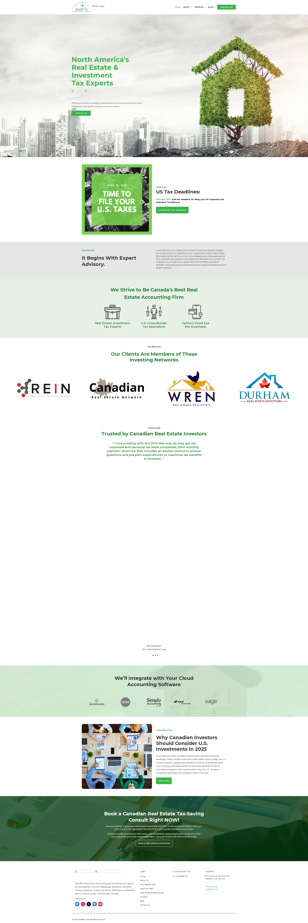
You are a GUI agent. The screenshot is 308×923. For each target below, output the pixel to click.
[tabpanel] (43, 388)
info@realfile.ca (211, 893)
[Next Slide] (205, 549)
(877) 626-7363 (211, 890)
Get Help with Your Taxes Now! (172, 210)
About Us (144, 884)
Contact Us (226, 7)
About (186, 7)
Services (199, 7)
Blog (211, 7)
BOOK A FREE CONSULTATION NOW (154, 847)
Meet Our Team (147, 892)
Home (178, 7)
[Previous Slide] (102, 549)
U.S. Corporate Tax (180, 880)
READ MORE (164, 784)
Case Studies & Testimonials (152, 896)
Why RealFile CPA (147, 888)
